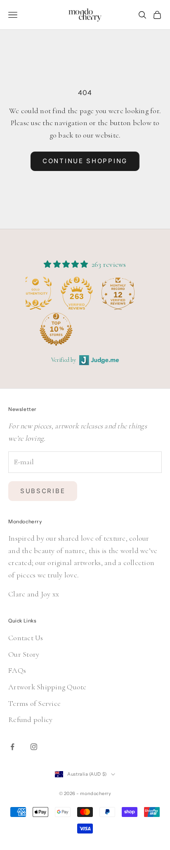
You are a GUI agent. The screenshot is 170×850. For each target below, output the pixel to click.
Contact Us (25, 637)
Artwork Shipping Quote (47, 686)
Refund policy (30, 719)
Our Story (23, 654)
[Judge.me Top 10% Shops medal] (45, 329)
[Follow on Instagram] (34, 747)
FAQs (17, 670)
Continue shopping (85, 161)
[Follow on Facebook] (12, 747)
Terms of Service (34, 703)
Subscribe (42, 491)
